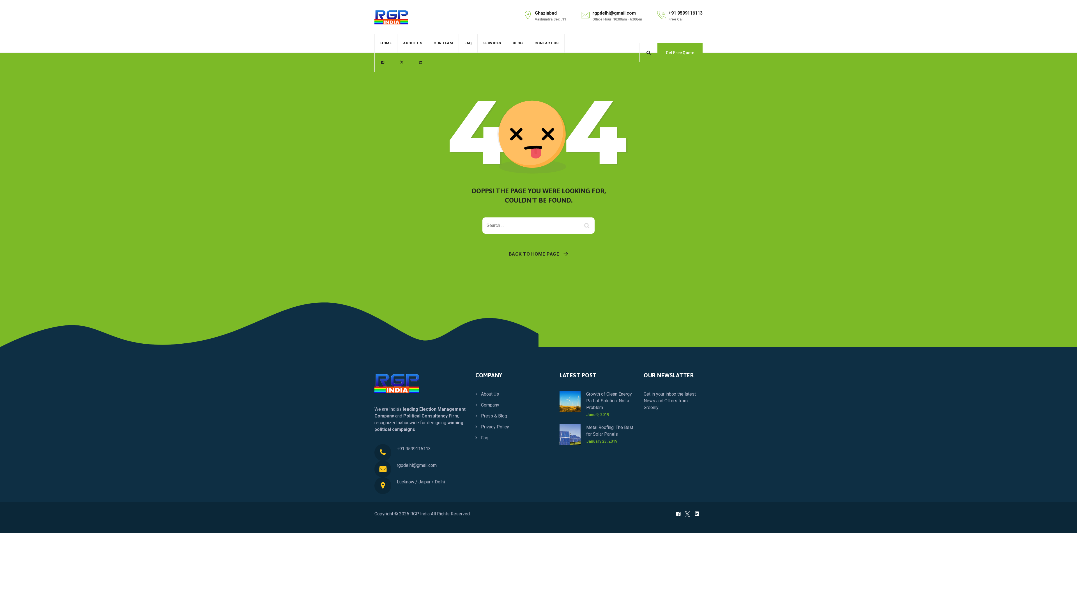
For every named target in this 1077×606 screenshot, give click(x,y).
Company (490, 405)
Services (492, 43)
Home (386, 43)
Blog (518, 43)
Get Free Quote (680, 52)
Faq (468, 43)
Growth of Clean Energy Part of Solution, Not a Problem (609, 400)
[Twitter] (401, 62)
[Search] (648, 52)
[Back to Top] (1065, 597)
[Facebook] (382, 62)
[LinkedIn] (420, 62)
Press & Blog (494, 416)
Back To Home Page (534, 254)
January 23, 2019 (601, 441)
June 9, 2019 (597, 414)
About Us (412, 43)
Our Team (443, 43)
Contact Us (547, 43)
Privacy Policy (495, 427)
